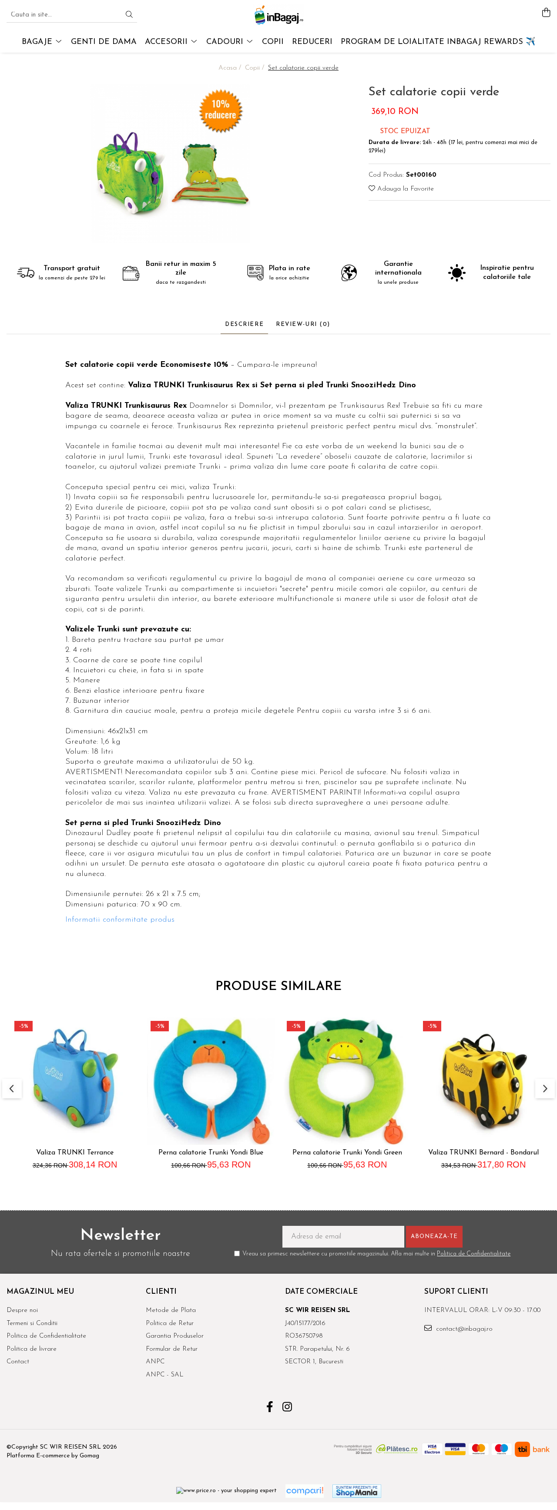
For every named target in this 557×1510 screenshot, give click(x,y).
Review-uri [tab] (303, 324)
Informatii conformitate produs (119, 920)
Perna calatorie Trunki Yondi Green (347, 1152)
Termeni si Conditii (32, 1323)
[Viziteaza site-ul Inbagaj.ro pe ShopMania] (356, 1491)
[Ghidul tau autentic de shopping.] (304, 1491)
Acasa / (230, 68)
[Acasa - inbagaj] (278, 15)
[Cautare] (129, 15)
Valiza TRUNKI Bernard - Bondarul (483, 1152)
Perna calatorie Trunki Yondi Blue (210, 1152)
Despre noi (22, 1310)
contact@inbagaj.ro (463, 1329)
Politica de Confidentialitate (473, 1254)
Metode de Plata (171, 1310)
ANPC (155, 1362)
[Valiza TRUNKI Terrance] (74, 1081)
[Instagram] (287, 1408)
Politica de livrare (32, 1349)
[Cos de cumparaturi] (545, 13)
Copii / (255, 68)
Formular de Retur (172, 1349)
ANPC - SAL (164, 1375)
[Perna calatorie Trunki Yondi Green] (347, 1081)
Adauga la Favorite (404, 189)
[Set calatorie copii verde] (170, 163)
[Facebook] (270, 1408)
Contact (18, 1362)
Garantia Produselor (175, 1336)
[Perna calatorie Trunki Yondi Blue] (211, 1081)
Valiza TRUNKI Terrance (75, 1152)
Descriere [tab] (244, 324)
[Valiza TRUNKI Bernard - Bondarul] (483, 1081)
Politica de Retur (170, 1323)
